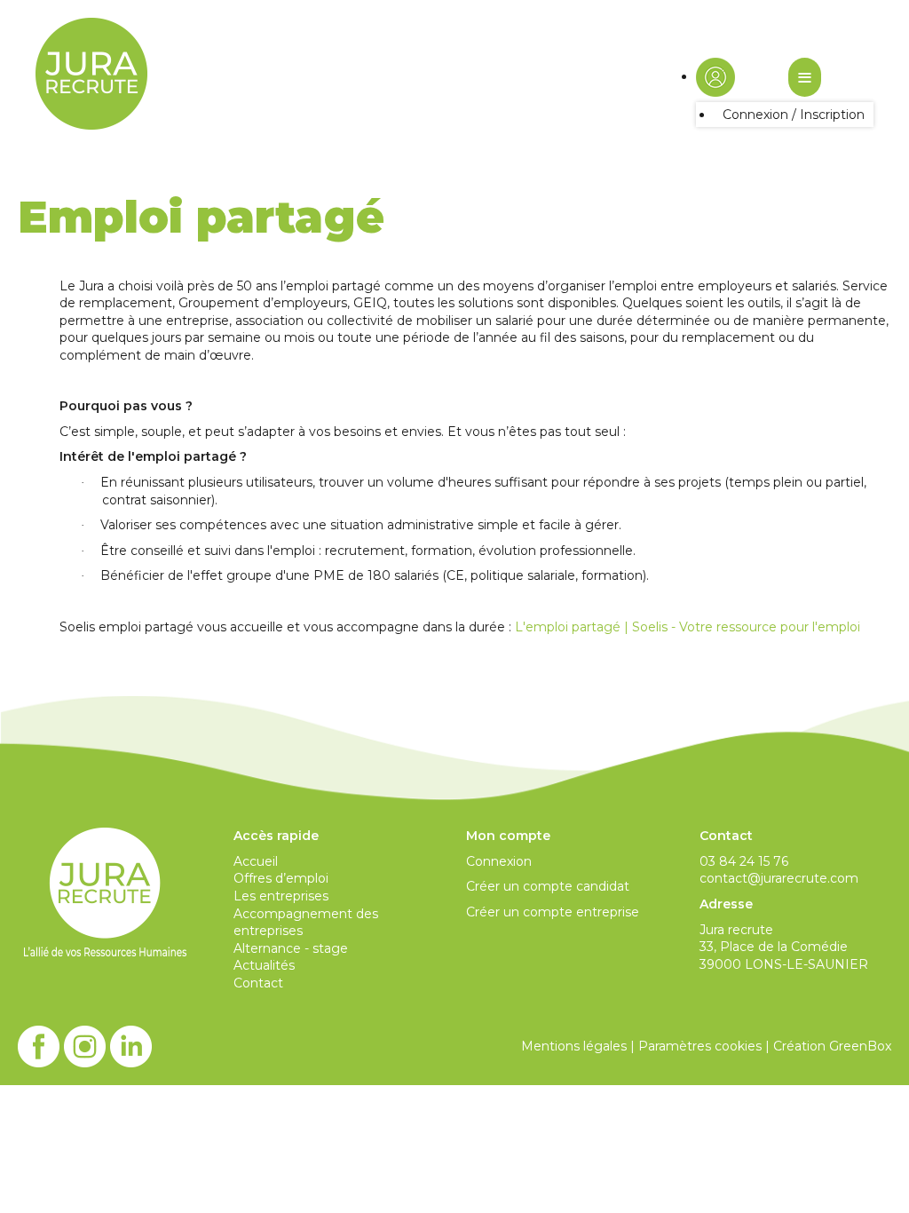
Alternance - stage (290, 948)
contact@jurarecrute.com (779, 878)
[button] (715, 76)
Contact (258, 983)
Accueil (255, 861)
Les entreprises (280, 896)
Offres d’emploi (280, 878)
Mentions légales (574, 1046)
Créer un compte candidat (547, 886)
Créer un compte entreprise (552, 912)
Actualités (264, 965)
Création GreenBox (832, 1046)
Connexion (499, 861)
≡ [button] (804, 76)
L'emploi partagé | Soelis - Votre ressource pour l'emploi (687, 627)
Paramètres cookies (700, 1046)
